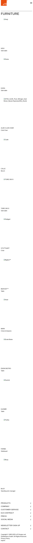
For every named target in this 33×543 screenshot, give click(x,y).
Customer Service (10, 509)
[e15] (4, 3)
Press (4, 516)
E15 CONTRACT (7, 513)
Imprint (3, 540)
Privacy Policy (5, 538)
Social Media (7, 519)
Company (5, 506)
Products (5, 503)
